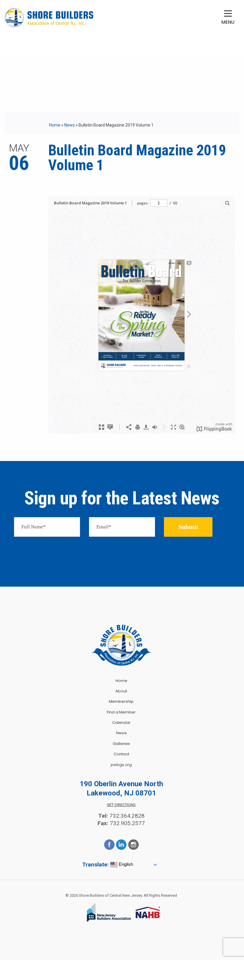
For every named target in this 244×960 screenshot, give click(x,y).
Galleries (121, 743)
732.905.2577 (127, 823)
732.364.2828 (127, 815)
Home (54, 125)
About (121, 691)
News (69, 125)
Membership (121, 701)
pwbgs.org (121, 765)
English (125, 864)
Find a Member (121, 712)
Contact (121, 754)
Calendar (121, 722)
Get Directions (121, 805)
